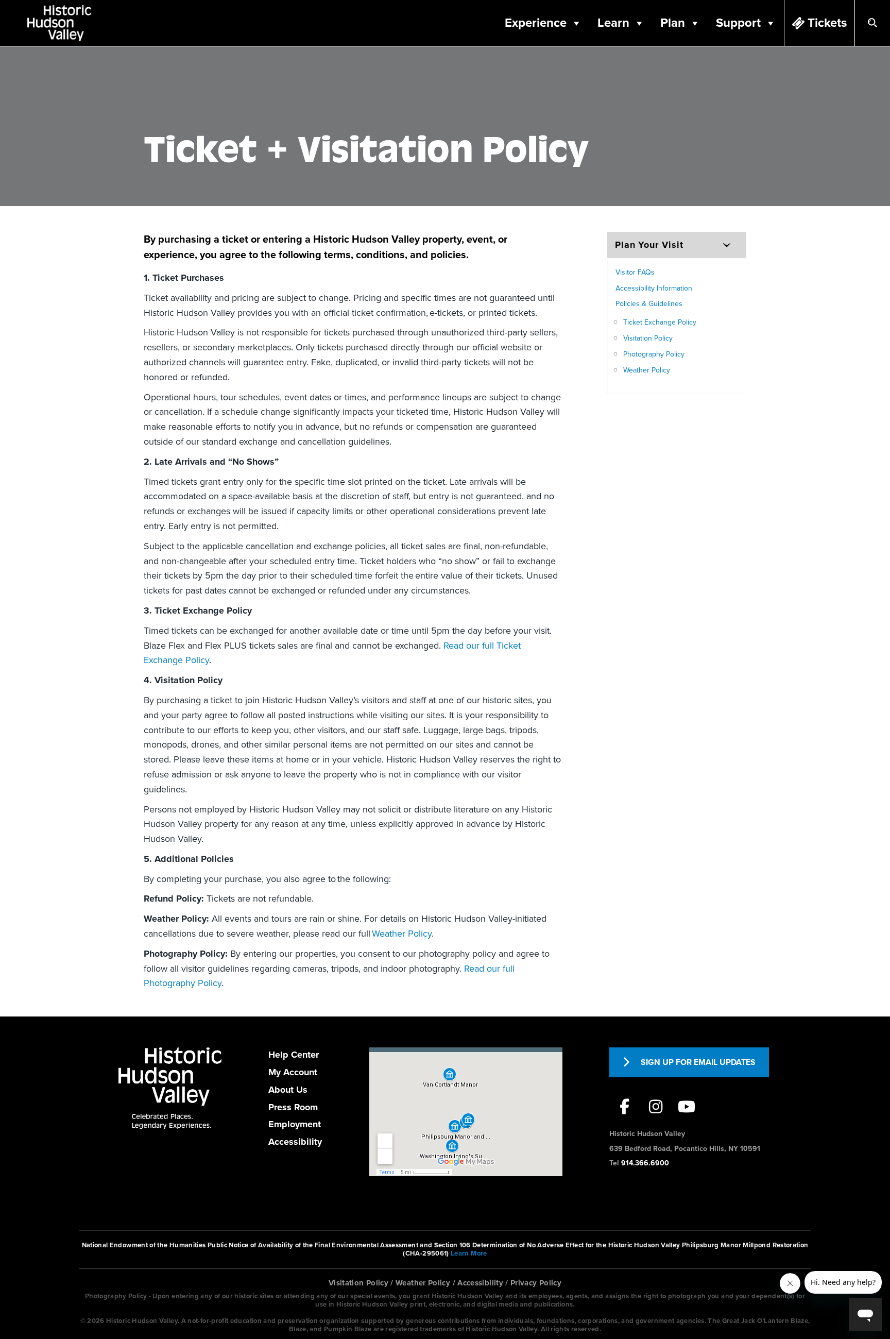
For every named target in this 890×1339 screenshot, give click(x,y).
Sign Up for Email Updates (698, 1062)
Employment (294, 1124)
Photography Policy (653, 354)
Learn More (469, 1253)
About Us (287, 1089)
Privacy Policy (535, 1282)
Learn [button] (613, 22)
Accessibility (295, 1141)
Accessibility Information (653, 288)
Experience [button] (536, 22)
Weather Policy (402, 933)
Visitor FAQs (635, 272)
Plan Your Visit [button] (649, 244)
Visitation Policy (648, 338)
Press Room (293, 1107)
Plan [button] (672, 22)
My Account (292, 1072)
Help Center (293, 1054)
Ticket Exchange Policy (659, 322)
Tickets (827, 22)
